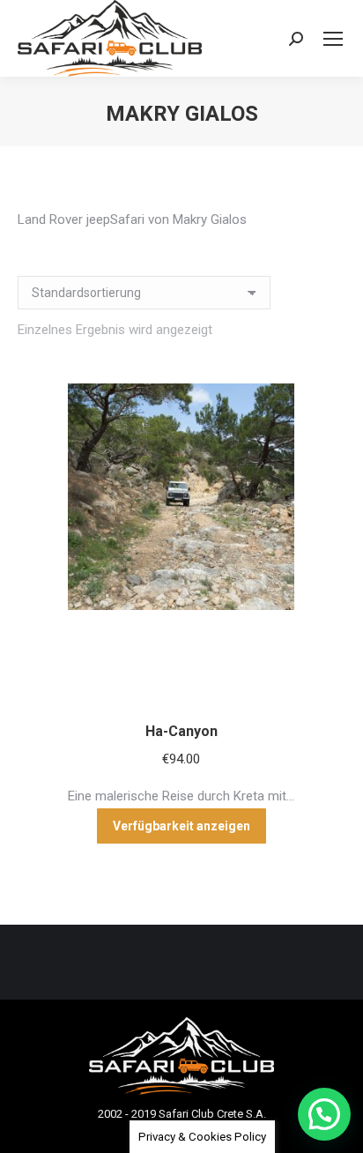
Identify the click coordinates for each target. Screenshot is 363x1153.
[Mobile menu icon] (333, 38)
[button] (324, 1114)
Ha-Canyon (181, 731)
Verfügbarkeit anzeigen (181, 826)
